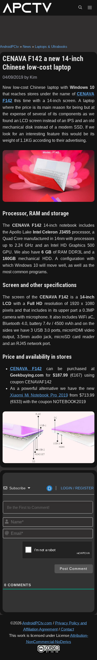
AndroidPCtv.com (37, 623)
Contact (67, 629)
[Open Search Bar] (80, 8)
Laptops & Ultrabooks (51, 47)
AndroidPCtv (9, 47)
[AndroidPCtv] (27, 8)
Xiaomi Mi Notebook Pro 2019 (39, 395)
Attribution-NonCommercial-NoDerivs (57, 638)
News (27, 47)
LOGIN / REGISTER (77, 488)
